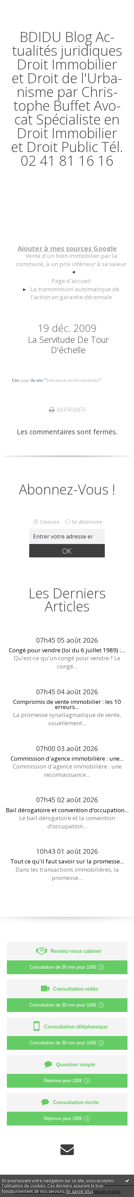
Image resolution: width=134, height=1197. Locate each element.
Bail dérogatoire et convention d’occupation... (67, 810)
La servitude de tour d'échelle (68, 345)
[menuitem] (71, 264)
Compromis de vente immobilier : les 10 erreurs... (67, 704)
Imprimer (70, 409)
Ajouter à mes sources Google (67, 248)
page (25, 380)
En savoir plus (79, 1191)
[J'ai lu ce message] (127, 1180)
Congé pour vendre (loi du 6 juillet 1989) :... (67, 650)
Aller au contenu (30, 7)
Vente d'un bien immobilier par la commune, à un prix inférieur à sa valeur (71, 260)
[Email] (67, 1149)
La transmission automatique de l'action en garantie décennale (74, 293)
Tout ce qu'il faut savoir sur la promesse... (67, 861)
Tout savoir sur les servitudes (72, 380)
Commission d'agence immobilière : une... (67, 758)
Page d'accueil (71, 281)
